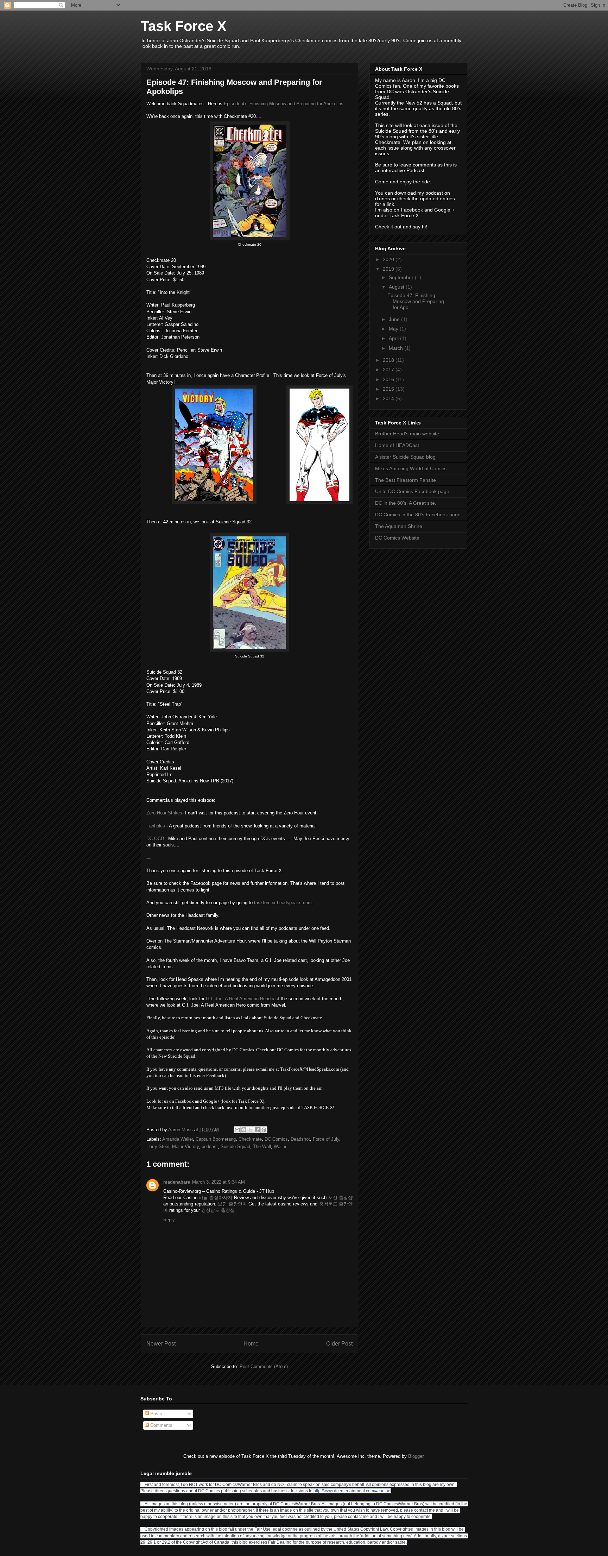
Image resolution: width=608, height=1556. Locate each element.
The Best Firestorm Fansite (405, 480)
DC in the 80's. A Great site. (405, 503)
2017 (389, 369)
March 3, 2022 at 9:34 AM (218, 1182)
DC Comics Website (397, 538)
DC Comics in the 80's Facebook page (418, 514)
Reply (169, 1219)
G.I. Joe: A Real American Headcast (242, 998)
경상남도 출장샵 (218, 1210)
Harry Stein (157, 1146)
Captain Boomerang (216, 1139)
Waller (280, 1146)
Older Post (339, 1344)
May (394, 329)
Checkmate (250, 1139)
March (396, 348)
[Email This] (237, 1129)
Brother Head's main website (407, 433)
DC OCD (155, 838)
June (395, 319)
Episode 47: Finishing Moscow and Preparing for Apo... (415, 301)
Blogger (415, 1456)
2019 (389, 269)
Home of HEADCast (397, 445)
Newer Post (161, 1344)
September (402, 277)
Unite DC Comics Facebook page (412, 491)
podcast (210, 1146)
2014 (389, 398)
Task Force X (184, 26)
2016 (389, 379)
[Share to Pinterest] (263, 1129)
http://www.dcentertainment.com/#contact (352, 1490)
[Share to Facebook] (257, 1129)
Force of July (326, 1139)
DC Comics (276, 1139)
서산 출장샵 (340, 1197)
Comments (160, 1425)
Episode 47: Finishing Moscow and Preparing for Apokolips (283, 103)
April (394, 338)
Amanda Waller (177, 1139)
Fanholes (155, 826)
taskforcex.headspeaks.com (283, 902)
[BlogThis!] (243, 1129)
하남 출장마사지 (215, 1197)
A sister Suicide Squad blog (405, 457)
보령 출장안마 (232, 1204)
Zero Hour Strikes (164, 812)
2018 (389, 360)
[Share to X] (250, 1129)
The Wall (262, 1146)
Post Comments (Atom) (264, 1366)
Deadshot (300, 1139)
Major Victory (185, 1146)
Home (251, 1344)
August (397, 287)
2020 (389, 259)
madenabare (176, 1182)
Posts (155, 1413)
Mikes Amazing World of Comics (410, 468)
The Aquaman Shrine (398, 526)
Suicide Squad (235, 1146)
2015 (389, 389)
